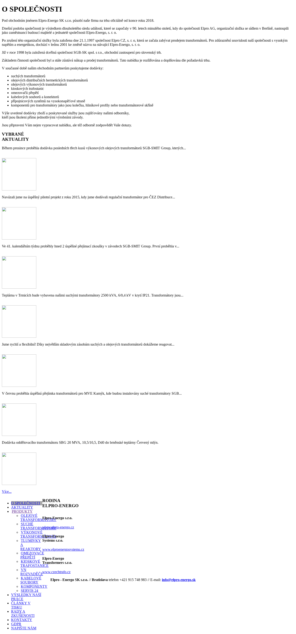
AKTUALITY (22, 507)
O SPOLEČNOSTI (25, 503)
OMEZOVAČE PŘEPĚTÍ (32, 555)
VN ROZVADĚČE (31, 572)
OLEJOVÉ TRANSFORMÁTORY (38, 518)
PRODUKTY (22, 511)
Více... (7, 491)
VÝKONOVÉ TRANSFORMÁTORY (38, 534)
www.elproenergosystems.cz (63, 549)
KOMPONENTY (34, 586)
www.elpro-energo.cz (58, 527)
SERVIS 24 (29, 591)
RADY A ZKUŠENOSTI (22, 613)
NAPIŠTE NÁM (23, 628)
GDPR (16, 624)
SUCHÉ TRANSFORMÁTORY (38, 526)
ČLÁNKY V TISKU (21, 605)
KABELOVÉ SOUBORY (30, 580)
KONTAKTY (21, 620)
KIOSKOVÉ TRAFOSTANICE (34, 563)
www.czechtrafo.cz (56, 572)
